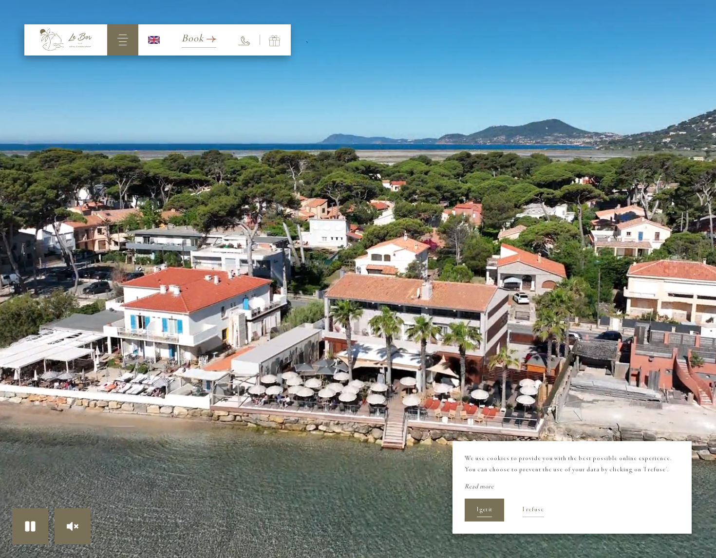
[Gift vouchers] (275, 40)
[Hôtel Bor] (65, 40)
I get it (484, 509)
